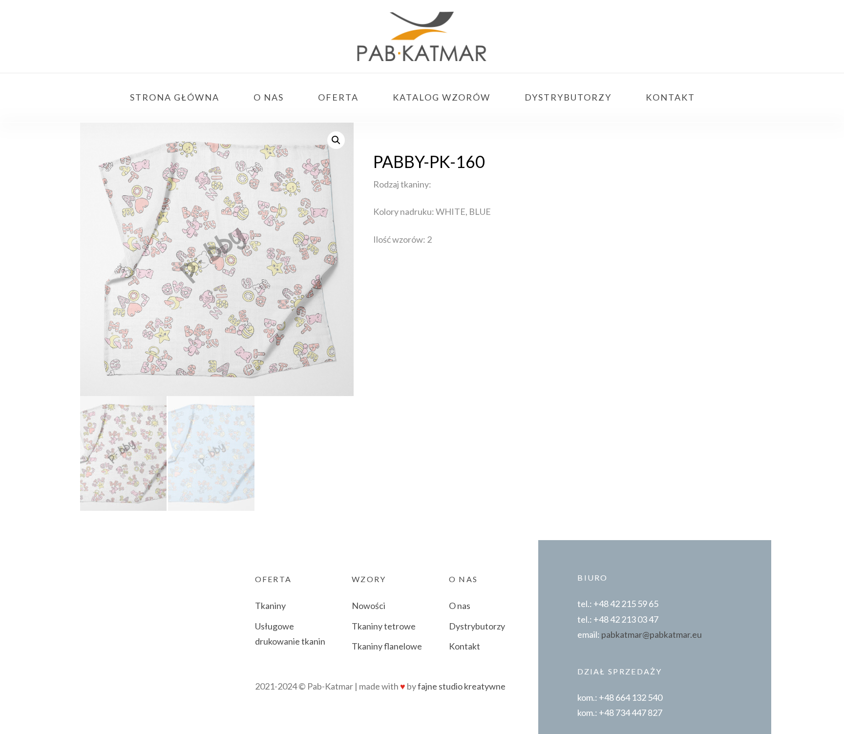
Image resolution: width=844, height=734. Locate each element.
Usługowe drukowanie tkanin (290, 634)
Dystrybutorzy (477, 626)
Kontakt (464, 646)
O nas (459, 605)
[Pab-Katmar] (422, 37)
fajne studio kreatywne (462, 686)
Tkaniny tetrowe (384, 626)
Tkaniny (270, 605)
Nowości (368, 605)
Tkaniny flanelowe (387, 646)
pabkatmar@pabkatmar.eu (651, 634)
